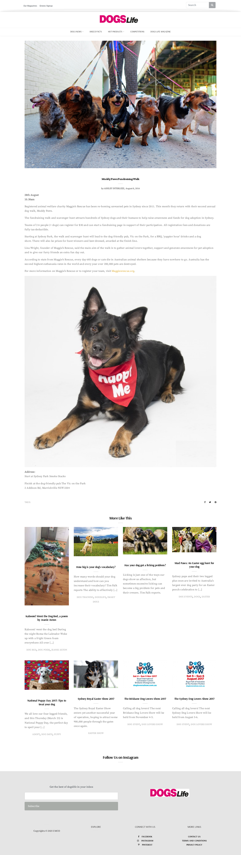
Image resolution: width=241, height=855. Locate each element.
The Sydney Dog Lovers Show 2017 (194, 699)
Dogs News (76, 31)
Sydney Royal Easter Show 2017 (96, 699)
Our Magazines (30, 6)
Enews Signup (46, 6)
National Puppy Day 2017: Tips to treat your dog (46, 702)
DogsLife (100, 597)
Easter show (96, 733)
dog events (186, 596)
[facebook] (204, 502)
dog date (46, 734)
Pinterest (147, 844)
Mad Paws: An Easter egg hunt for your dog (194, 565)
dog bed (31, 649)
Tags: (28, 502)
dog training (85, 597)
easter (206, 596)
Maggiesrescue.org (123, 271)
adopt (36, 734)
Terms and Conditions (194, 840)
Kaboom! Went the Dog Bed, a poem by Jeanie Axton (47, 618)
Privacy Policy (194, 844)
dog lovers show (152, 724)
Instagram (147, 840)
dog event (133, 724)
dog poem (44, 649)
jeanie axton (59, 649)
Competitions (137, 31)
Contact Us (194, 836)
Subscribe (33, 806)
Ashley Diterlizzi (114, 188)
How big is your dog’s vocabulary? (95, 567)
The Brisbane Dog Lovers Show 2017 (145, 699)
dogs (197, 596)
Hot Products (115, 31)
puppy (57, 734)
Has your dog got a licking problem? (145, 565)
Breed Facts (96, 31)
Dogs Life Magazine (161, 31)
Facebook (147, 836)
